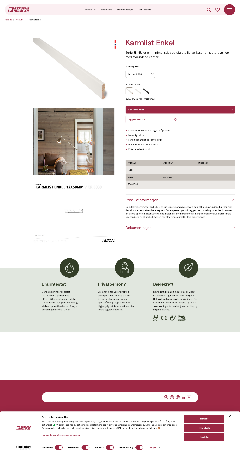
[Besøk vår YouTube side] (189, 396)
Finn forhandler (136, 109)
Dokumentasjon (125, 9)
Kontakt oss (145, 9)
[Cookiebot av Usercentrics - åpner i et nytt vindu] (23, 447)
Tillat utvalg (204, 428)
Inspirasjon (106, 9)
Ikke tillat (204, 437)
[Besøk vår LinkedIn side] (183, 396)
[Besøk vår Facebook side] (166, 397)
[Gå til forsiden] (18, 9)
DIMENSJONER (132, 66)
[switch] (85, 447)
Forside (8, 19)
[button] (73, 71)
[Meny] (229, 9)
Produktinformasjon (142, 200)
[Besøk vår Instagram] (172, 396)
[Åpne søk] (209, 10)
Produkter (90, 9)
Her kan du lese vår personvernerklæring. (61, 435)
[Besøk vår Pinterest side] (178, 397)
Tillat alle (204, 419)
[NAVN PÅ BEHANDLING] (129, 91)
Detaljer (152, 447)
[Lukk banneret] (230, 416)
